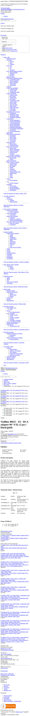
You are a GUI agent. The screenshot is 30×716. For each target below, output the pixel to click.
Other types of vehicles (15, 247)
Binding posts (13, 173)
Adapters (9, 86)
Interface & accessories (12, 216)
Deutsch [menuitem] (6, 16)
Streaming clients (14, 145)
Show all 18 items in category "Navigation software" (16, 329)
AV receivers (13, 186)
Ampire (8, 251)
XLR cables (13, 110)
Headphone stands (14, 116)
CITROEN (12, 237)
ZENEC (12, 336)
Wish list (3, 54)
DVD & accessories (11, 213)
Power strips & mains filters (13, 134)
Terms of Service (8, 695)
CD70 (11, 316)
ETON (8, 250)
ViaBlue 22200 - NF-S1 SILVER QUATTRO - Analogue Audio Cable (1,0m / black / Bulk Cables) (15, 557)
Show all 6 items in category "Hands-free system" (16, 286)
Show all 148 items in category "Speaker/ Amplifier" (16, 262)
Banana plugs (13, 165)
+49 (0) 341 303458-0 (6, 654)
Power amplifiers (14, 187)
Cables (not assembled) (12, 88)
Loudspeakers (10, 118)
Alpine (8, 197)
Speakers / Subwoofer (12, 292)
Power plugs (13, 170)
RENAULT (13, 243)
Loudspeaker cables (14, 92)
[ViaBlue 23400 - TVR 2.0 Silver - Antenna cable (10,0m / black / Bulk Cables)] (15, 580)
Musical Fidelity (14, 72)
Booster (9, 299)
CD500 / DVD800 (14, 317)
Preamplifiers (13, 190)
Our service (6, 687)
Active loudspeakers (15, 120)
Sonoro (11, 159)
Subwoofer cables (14, 107)
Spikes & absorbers (11, 160)
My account (3, 35)
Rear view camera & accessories (14, 221)
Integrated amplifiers (15, 188)
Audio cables (13, 90)
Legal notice (7, 697)
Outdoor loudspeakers (15, 121)
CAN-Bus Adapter (11, 356)
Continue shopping (8, 379)
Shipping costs (7, 690)
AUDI (11, 234)
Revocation (6, 698)
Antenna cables (13, 89)
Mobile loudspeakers (15, 125)
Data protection (6, 8)
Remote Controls (11, 290)
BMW (11, 236)
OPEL (11, 240)
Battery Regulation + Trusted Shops (12, 701)
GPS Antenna (13, 352)
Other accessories (14, 339)
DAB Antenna (13, 349)
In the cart (3, 441)
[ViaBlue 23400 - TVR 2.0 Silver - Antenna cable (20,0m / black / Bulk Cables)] (15, 588)
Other (11, 174)
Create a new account (7, 48)
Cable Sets (12, 217)
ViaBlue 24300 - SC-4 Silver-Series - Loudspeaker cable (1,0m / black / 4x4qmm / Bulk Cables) (14, 615)
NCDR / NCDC (14, 315)
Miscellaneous (10, 300)
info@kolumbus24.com (6, 658)
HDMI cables (13, 97)
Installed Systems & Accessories (14, 333)
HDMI (11, 167)
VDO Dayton (10, 324)
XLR (11, 176)
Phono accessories (14, 151)
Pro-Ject (12, 61)
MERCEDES (13, 239)
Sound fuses (13, 135)
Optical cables (13, 102)
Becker (8, 310)
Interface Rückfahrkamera (16, 220)
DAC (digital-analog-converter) (14, 71)
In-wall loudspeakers (15, 124)
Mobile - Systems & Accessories (14, 337)
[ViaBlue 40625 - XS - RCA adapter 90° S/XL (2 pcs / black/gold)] (15, 391)
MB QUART (13, 295)
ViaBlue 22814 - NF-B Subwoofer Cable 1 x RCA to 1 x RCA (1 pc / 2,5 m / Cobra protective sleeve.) (14, 565)
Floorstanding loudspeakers (16, 128)
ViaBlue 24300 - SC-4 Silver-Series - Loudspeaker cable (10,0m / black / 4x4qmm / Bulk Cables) (14, 624)
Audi (11, 309)
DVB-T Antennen (14, 212)
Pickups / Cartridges (15, 155)
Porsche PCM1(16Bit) (12, 323)
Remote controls (11, 76)
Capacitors (9, 255)
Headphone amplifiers (15, 117)
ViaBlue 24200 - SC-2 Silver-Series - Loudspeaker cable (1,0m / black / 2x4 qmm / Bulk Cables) (14, 599)
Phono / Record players (12, 146)
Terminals (12, 169)
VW (11, 246)
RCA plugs (12, 166)
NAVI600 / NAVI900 (15, 320)
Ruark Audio (13, 158)
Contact (5, 689)
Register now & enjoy (6, 648)
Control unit (10, 297)
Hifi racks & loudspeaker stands (14, 78)
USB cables (13, 109)
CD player (9, 60)
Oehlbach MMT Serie (15, 172)
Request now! (14, 51)
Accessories (13, 85)
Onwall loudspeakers (15, 131)
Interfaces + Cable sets (15, 219)
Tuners (8, 179)
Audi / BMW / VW (11, 308)
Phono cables (13, 106)
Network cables (13, 104)
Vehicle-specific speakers (13, 233)
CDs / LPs (9, 65)
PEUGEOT (13, 241)
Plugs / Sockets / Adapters (13, 162)
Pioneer (12, 296)
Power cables (13, 103)
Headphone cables (14, 114)
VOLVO (12, 244)
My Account (7, 684)
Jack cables (12, 99)
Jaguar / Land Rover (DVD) (14, 322)
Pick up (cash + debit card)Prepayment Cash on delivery (8, 674)
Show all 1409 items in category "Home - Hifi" (15, 193)
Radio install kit (13, 201)
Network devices (11, 142)
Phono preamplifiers (15, 149)
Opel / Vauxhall (10, 313)
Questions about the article (14, 443)
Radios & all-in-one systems (13, 156)
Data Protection (7, 699)
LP (10, 68)
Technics (12, 64)
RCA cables (13, 96)
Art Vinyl (12, 70)
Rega (11, 63)
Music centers (13, 144)
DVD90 (12, 319)
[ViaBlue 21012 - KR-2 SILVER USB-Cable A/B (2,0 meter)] (15, 546)
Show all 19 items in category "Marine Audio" (15, 304)
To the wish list (4, 443)
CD (11, 67)
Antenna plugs (13, 163)
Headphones (13, 113)
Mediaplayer (10, 132)
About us (6, 686)
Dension (12, 268)
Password (4, 41)
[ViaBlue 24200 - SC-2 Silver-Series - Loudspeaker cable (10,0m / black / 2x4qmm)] (15, 605)
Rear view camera (14, 223)
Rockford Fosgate (11, 253)
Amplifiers (9, 184)
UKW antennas (13, 180)
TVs (8, 181)
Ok (1, 8)
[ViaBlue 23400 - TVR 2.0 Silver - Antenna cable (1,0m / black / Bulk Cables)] (15, 571)
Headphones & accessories (13, 111)
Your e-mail (5, 38)
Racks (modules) (14, 82)
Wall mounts (13, 83)
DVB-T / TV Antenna (15, 350)
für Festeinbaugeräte (15, 312)
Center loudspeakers (15, 123)
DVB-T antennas (14, 183)
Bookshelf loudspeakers (15, 127)
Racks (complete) (14, 81)
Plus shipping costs (12, 434)
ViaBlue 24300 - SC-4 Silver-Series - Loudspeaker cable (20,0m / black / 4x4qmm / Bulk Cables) (14, 632)
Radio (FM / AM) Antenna (16, 353)
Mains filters (13, 137)
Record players (13, 152)
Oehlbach (12, 74)
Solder (11, 177)
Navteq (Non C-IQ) (14, 326)
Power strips (13, 139)
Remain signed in (8, 45)
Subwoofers (13, 130)
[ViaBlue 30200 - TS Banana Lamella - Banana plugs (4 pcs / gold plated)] (15, 536)
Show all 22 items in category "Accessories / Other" (16, 362)
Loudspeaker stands (14, 79)
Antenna (12, 200)
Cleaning (12, 153)
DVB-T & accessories (12, 210)
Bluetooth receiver (11, 58)
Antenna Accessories (15, 355)
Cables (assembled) (11, 93)
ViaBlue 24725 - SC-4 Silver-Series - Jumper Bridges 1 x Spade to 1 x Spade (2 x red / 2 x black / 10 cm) (14, 641)
